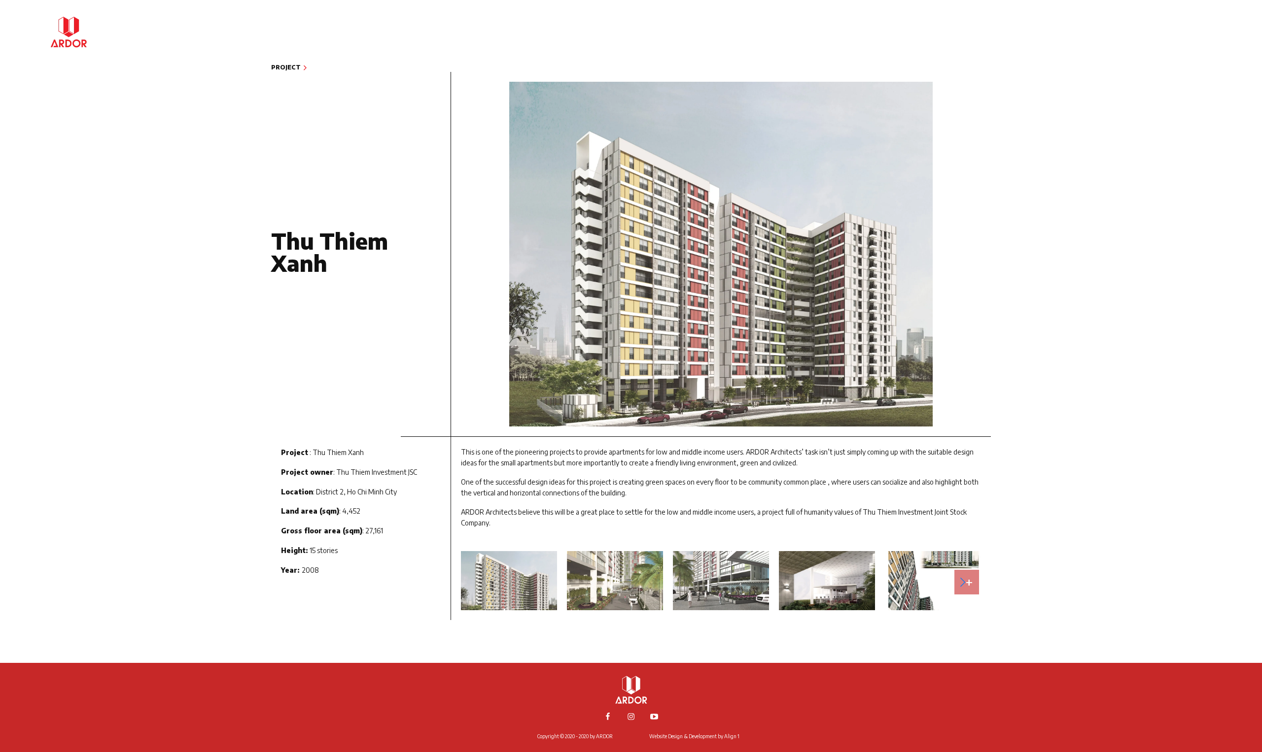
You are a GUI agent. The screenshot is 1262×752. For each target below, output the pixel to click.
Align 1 (731, 736)
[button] (966, 582)
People (1202, 68)
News (1205, 53)
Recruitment (1189, 83)
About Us (1197, 23)
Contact (1198, 98)
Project (1200, 37)
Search (1202, 112)
